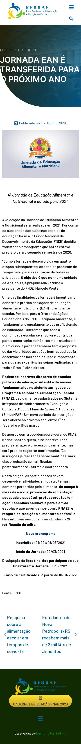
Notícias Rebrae (19, 49)
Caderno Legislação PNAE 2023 (40, 704)
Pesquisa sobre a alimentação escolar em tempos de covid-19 (19, 634)
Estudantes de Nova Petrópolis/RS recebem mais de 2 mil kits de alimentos (56, 634)
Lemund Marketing (51, 733)
